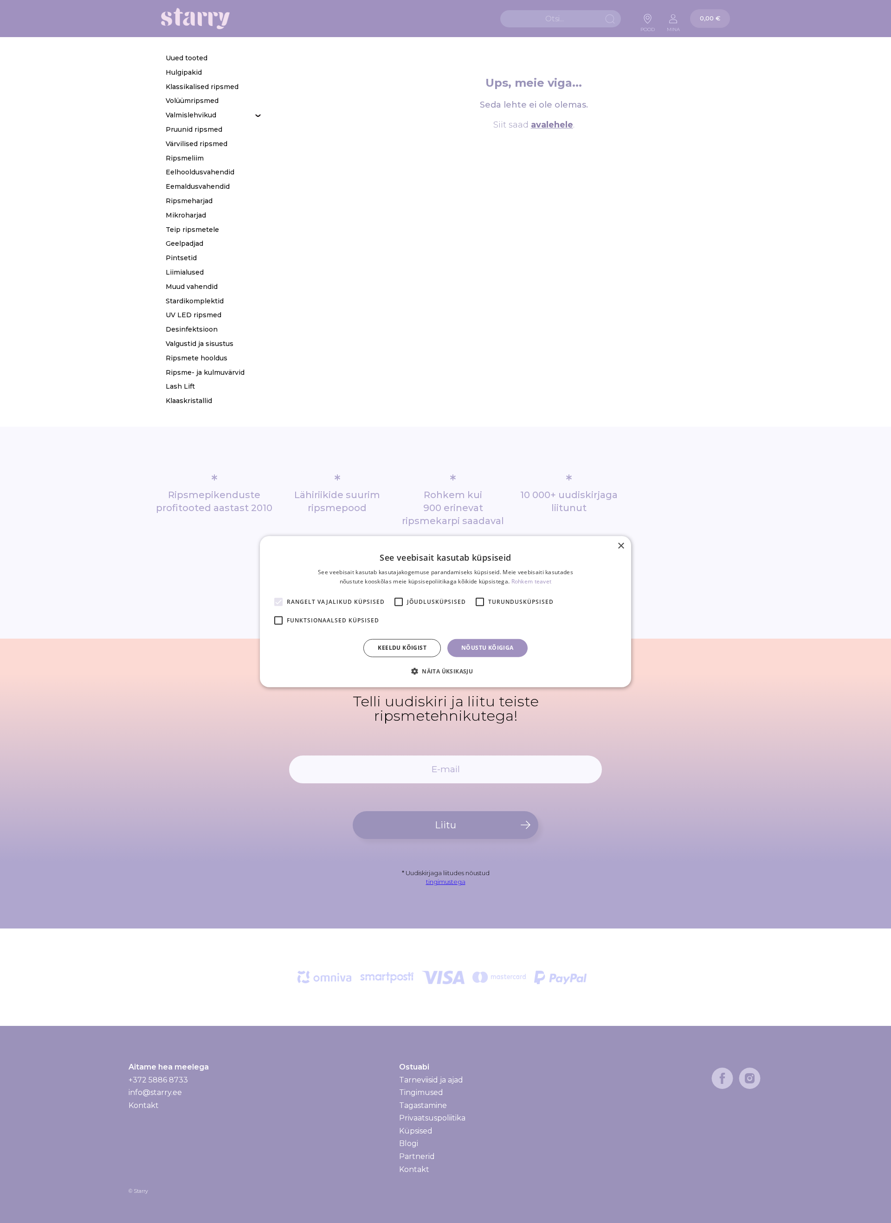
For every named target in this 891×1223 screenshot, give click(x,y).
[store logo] (195, 19)
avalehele (552, 125)
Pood (647, 26)
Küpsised (416, 1131)
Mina (673, 26)
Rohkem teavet (531, 581)
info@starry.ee (155, 1092)
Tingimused (421, 1092)
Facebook (722, 1078)
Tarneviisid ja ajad (431, 1080)
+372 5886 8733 (158, 1080)
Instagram (749, 1078)
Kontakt (144, 1105)
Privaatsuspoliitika (432, 1118)
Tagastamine (423, 1105)
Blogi (408, 1143)
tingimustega (445, 881)
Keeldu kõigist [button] (402, 648)
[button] (445, 671)
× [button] (620, 545)
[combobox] (560, 18)
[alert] (445, 611)
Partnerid (417, 1156)
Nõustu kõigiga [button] (487, 648)
